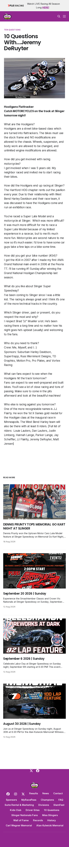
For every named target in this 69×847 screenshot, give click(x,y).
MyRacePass (28, 799)
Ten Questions (12, 29)
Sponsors (11, 799)
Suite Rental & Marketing (19, 804)
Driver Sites (32, 810)
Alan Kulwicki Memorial (49, 825)
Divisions (43, 804)
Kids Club (15, 810)
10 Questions (51, 810)
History (51, 820)
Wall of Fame (21, 820)
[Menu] (64, 16)
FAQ (60, 799)
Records (38, 820)
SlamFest (58, 804)
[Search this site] (58, 16)
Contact (58, 793)
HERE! (45, 7)
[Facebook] (37, 770)
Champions (47, 799)
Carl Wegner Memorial (19, 825)
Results (33, 793)
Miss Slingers (50, 815)
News (45, 793)
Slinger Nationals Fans (24, 815)
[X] (31, 770)
